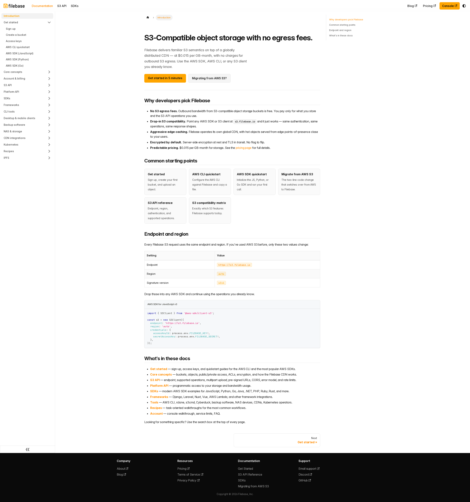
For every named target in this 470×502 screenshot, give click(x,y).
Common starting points (342, 24)
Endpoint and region (340, 30)
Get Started (245, 468)
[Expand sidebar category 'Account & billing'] (49, 78)
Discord (304, 474)
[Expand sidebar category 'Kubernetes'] (49, 145)
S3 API (61, 6)
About (121, 468)
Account (156, 413)
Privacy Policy (186, 480)
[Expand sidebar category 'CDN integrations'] (49, 138)
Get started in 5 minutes (165, 78)
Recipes (156, 408)
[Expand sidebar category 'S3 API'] (49, 85)
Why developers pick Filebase (346, 19)
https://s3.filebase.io (234, 264)
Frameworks (159, 397)
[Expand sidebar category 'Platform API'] (49, 92)
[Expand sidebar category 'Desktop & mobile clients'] (49, 118)
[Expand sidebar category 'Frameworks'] (49, 105)
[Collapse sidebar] (27, 449)
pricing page (244, 148)
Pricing (427, 6)
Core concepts (161, 374)
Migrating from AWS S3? (209, 78)
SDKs (74, 6)
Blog (410, 6)
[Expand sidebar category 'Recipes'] (49, 151)
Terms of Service (188, 474)
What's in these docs (341, 35)
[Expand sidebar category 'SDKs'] (49, 98)
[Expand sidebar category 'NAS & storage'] (49, 131)
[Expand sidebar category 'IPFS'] (49, 158)
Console (448, 6)
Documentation (42, 6)
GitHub (303, 480)
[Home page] (147, 17)
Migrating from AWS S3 (253, 486)
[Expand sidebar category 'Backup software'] (49, 125)
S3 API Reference (250, 474)
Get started (158, 369)
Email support (307, 468)
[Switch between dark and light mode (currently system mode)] (464, 6)
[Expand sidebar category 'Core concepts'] (49, 72)
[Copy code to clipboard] (315, 313)
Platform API (159, 385)
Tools (154, 402)
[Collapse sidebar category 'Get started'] (49, 22)
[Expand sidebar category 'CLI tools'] (49, 112)
